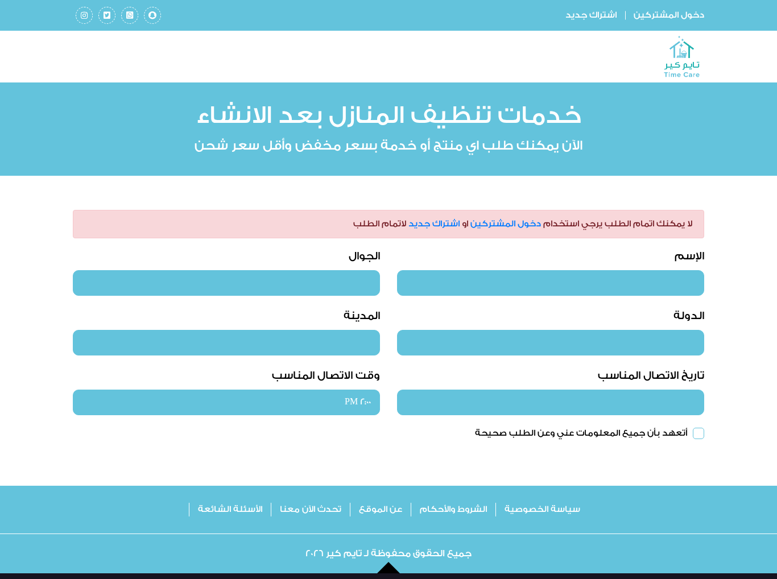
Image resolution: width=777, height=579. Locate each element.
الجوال (364, 256)
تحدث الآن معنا (310, 509)
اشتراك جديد (591, 15)
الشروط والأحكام (453, 509)
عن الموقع (380, 509)
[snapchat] (152, 15)
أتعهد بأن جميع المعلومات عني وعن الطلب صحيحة (581, 433)
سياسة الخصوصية (542, 509)
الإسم (689, 256)
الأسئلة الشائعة (230, 509)
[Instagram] (84, 15)
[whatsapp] (129, 15)
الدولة (688, 315)
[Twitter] (106, 15)
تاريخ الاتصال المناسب (651, 375)
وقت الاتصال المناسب (326, 375)
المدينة (362, 315)
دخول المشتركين (669, 15)
